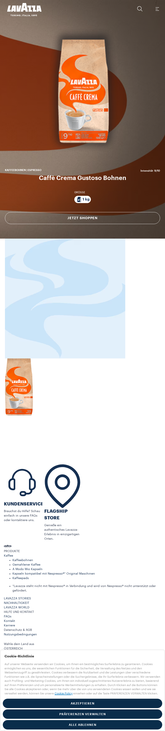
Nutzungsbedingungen (20, 634)
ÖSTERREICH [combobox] (13, 648)
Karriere (9, 625)
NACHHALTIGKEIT (16, 603)
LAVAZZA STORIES (17, 598)
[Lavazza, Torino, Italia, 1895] (21, 9)
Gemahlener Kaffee (26, 564)
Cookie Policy (64, 693)
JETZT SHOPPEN (82, 218)
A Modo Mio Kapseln (27, 569)
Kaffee (8, 555)
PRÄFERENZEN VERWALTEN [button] (82, 714)
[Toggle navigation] (157, 8)
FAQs (7, 616)
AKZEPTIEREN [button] (83, 703)
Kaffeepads (20, 578)
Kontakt (9, 621)
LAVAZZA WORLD (16, 607)
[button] (139, 8)
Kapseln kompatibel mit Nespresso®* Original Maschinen (53, 573)
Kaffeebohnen (22, 560)
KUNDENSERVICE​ (24, 504)
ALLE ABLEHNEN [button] (82, 724)
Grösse (79, 192)
